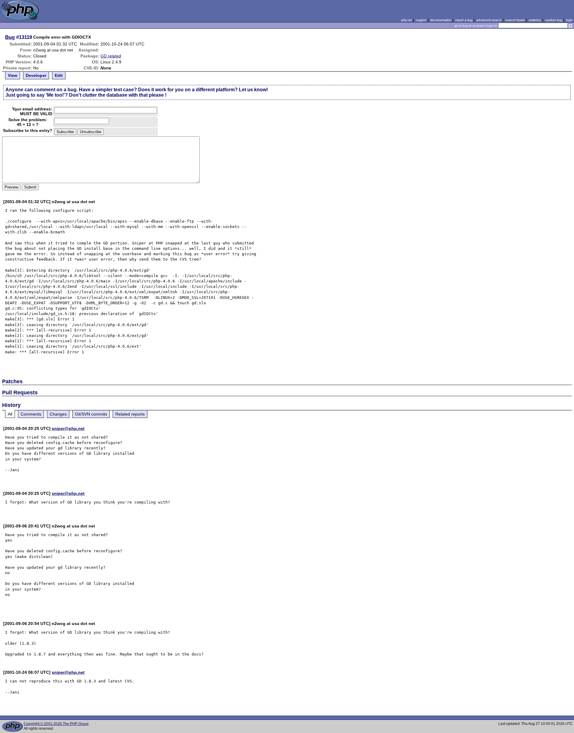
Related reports (130, 414)
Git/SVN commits (91, 414)
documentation (440, 20)
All (10, 414)
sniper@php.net (68, 428)
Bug (10, 37)
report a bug (464, 20)
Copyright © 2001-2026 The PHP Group (56, 724)
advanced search (489, 20)
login (569, 20)
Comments (31, 414)
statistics (535, 20)
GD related (110, 56)
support (421, 20)
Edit (59, 75)
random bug (553, 20)
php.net (406, 20)
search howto (515, 20)
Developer (36, 75)
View (12, 75)
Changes (58, 414)
